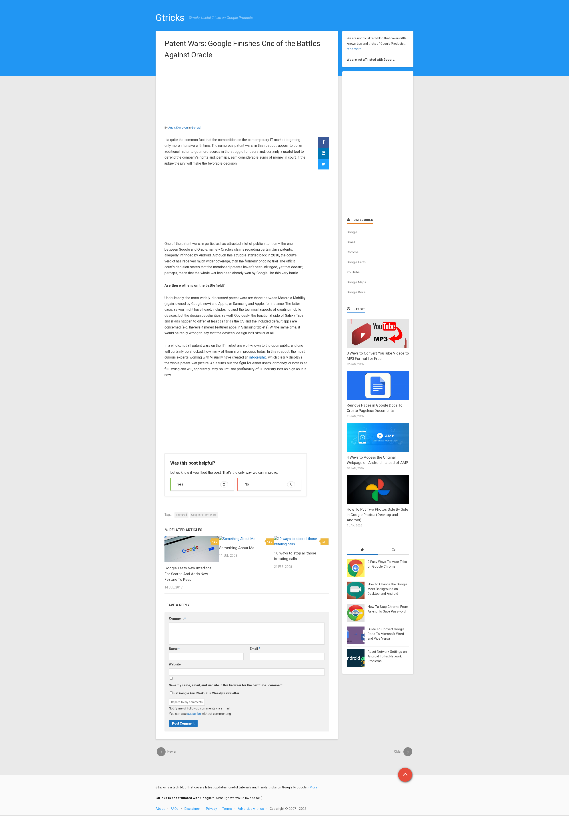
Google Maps (356, 282)
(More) (314, 787)
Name (174, 649)
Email (255, 649)
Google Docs (356, 292)
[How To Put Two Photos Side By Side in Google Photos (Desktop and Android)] (378, 489)
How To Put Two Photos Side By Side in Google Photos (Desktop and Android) (377, 514)
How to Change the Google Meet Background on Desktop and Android (387, 589)
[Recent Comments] (393, 550)
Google (352, 232)
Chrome (353, 252)
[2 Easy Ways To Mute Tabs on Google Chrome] (356, 568)
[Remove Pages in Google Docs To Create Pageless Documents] (378, 385)
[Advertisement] (246, 94)
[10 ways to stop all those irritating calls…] (301, 541)
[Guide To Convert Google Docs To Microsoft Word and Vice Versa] (356, 635)
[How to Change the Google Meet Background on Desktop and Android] (356, 590)
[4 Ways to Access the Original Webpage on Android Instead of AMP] (378, 437)
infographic (257, 357)
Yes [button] (201, 484)
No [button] (268, 484)
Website (175, 664)
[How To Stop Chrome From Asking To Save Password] (356, 613)
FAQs (174, 808)
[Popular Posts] (362, 550)
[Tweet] (323, 164)
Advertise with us (251, 808)
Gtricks (170, 17)
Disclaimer (192, 808)
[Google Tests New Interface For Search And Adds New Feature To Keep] (191, 549)
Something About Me (236, 548)
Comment (177, 618)
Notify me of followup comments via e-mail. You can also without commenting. (200, 711)
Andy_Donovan (178, 127)
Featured (181, 514)
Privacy (211, 808)
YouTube (353, 272)
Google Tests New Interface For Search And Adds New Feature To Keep (187, 574)
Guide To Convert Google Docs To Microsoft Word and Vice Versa (386, 634)
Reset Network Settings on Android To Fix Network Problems (387, 656)
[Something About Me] (246, 539)
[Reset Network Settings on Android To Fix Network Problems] (356, 658)
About (160, 808)
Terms (227, 808)
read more (354, 49)
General (196, 127)
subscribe (194, 713)
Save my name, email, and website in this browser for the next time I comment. (226, 685)
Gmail (351, 242)
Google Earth (356, 262)
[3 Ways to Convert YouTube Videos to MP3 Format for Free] (378, 333)
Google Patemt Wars (203, 514)
